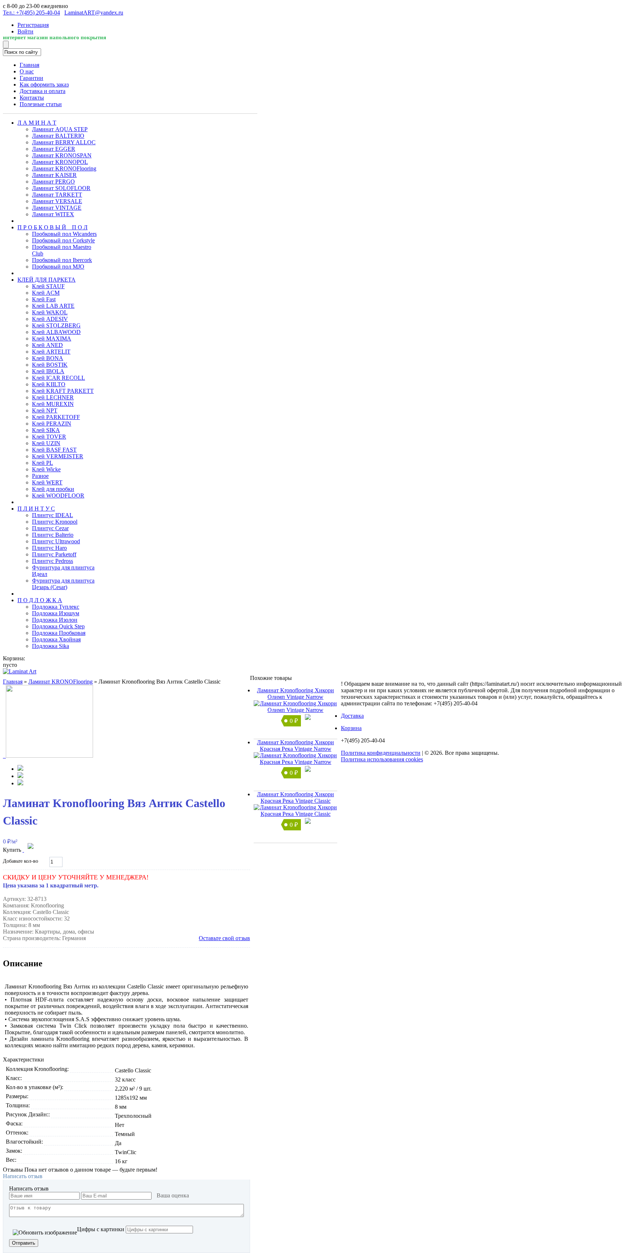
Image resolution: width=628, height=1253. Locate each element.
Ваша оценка (173, 1195)
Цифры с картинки (100, 1229)
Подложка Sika (50, 646)
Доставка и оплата (42, 91)
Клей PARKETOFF (56, 417)
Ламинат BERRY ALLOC (64, 142)
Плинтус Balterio (52, 535)
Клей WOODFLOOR (58, 495)
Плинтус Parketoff (54, 554)
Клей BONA (47, 358)
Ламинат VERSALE (57, 201)
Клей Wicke (46, 469)
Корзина (351, 728)
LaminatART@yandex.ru (93, 12)
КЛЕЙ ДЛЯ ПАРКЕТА (46, 280)
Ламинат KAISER (54, 175)
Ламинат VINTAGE (56, 208)
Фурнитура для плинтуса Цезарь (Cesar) (63, 583)
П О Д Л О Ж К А (39, 600)
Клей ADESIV (50, 319)
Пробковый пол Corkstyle (63, 240)
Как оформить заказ (44, 84)
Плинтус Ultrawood (56, 541)
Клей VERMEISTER (57, 456)
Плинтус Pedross (52, 561)
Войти (25, 31)
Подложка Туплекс (55, 607)
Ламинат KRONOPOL (60, 162)
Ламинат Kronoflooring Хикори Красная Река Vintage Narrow (295, 745)
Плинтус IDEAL (52, 515)
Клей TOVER (49, 437)
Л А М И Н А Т (36, 123)
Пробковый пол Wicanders (64, 234)
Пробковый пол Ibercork (62, 260)
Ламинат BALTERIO (58, 136)
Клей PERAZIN (51, 423)
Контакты (32, 97)
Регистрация (33, 25)
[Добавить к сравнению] (23, 850)
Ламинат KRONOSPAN (62, 155)
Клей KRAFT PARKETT (63, 391)
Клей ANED (47, 345)
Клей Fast (44, 299)
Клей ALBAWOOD (56, 332)
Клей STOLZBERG (56, 325)
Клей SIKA (46, 430)
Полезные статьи (41, 104)
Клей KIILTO (48, 384)
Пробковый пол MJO (58, 266)
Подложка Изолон (54, 620)
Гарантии (31, 78)
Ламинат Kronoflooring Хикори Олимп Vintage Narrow (295, 693)
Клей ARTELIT (51, 351)
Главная (29, 65)
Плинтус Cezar (50, 528)
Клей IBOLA (48, 371)
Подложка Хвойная (56, 639)
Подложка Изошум (55, 613)
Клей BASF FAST (54, 450)
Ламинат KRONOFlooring (64, 168)
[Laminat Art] (19, 671)
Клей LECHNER (53, 397)
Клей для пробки (53, 489)
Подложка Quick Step (58, 626)
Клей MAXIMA (51, 338)
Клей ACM (46, 293)
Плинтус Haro (49, 548)
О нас (27, 71)
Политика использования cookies (382, 759)
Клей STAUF (48, 286)
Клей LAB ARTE (53, 306)
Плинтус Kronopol (54, 522)
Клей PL (42, 463)
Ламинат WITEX (53, 214)
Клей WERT (47, 482)
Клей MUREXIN (53, 404)
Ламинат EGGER (53, 149)
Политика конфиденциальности (380, 753)
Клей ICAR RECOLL (58, 378)
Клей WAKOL (50, 312)
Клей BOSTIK (50, 365)
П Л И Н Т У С (36, 508)
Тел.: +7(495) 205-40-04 (31, 12)
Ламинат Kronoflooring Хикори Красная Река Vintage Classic (295, 797)
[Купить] (308, 717)
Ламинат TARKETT (57, 195)
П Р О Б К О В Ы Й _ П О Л (52, 227)
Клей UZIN (46, 443)
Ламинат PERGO (53, 181)
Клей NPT (44, 410)
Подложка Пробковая (58, 633)
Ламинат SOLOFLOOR (61, 188)
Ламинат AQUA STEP (60, 129)
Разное (40, 476)
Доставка (352, 716)
